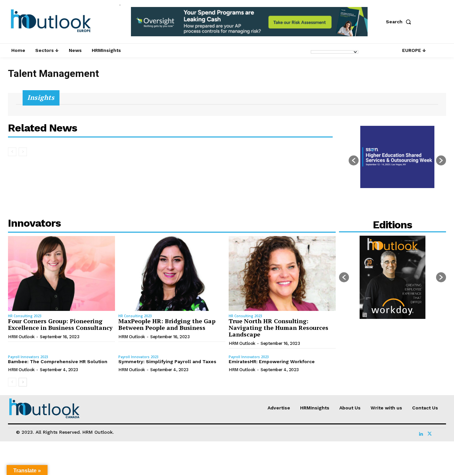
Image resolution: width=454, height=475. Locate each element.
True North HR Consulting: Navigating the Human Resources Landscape (278, 327)
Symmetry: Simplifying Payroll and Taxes (167, 361)
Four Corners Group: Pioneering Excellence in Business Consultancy (60, 324)
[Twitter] (429, 432)
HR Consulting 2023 (25, 316)
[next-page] (23, 382)
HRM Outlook (21, 336)
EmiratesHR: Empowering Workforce (272, 361)
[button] (400, 22)
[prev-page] (12, 151)
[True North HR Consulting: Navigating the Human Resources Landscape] (282, 273)
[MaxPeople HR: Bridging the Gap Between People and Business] (171, 273)
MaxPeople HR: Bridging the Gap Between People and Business (166, 324)
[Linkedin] (421, 432)
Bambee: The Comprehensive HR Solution (57, 361)
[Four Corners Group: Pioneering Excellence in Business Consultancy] (61, 273)
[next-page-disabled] (23, 151)
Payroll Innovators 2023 (28, 356)
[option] (249, 25)
